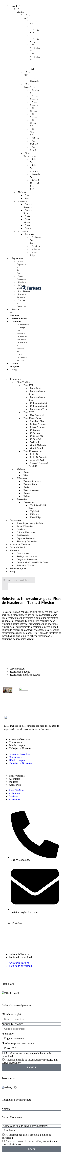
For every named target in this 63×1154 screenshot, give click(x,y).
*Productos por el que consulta (18, 1043)
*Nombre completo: (12, 1014)
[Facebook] (8, 936)
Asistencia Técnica (19, 954)
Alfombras (14, 778)
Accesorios (15, 784)
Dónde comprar (14, 365)
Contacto (16, 321)
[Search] (5, 586)
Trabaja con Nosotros (20, 748)
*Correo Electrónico (12, 1023)
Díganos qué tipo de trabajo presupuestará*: (25, 1125)
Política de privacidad (20, 957)
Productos (17, 6)
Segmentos (17, 258)
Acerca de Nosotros (14, 312)
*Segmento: (8, 1033)
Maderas (13, 781)
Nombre (6, 1108)
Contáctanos (15, 742)
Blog (14, 369)
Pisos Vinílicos (17, 775)
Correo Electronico (12, 1117)
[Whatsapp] (8, 945)
